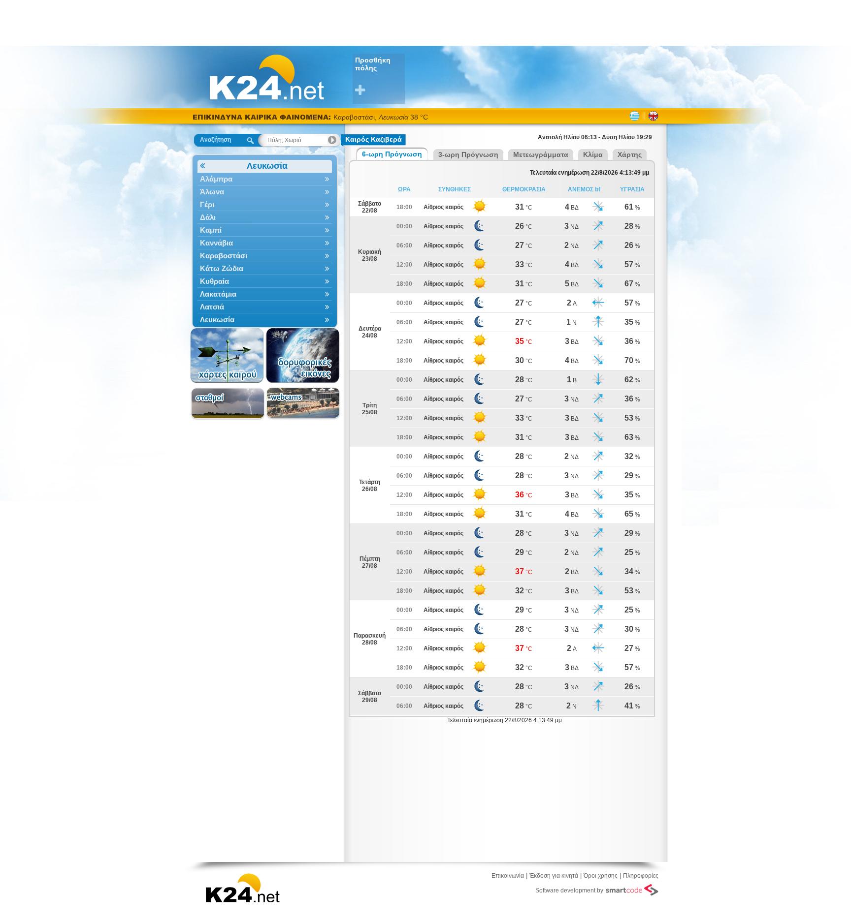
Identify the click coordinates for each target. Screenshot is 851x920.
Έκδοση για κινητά (553, 875)
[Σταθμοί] (227, 403)
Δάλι (208, 217)
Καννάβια (216, 243)
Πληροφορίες (640, 875)
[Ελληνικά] (634, 116)
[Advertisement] (425, 22)
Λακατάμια (218, 294)
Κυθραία (214, 281)
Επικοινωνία (507, 875)
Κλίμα (593, 154)
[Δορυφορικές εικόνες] (303, 355)
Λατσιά (212, 307)
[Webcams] (303, 403)
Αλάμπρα (216, 179)
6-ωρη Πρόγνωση (392, 154)
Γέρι (207, 204)
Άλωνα (212, 191)
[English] (653, 116)
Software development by (569, 890)
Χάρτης (630, 154)
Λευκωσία (267, 166)
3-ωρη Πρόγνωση (468, 154)
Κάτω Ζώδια (221, 268)
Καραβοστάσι (223, 255)
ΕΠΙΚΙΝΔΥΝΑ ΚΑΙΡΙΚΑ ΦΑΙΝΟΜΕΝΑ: (263, 117)
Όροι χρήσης (601, 875)
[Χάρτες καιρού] (227, 355)
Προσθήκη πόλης (373, 64)
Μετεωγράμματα (540, 154)
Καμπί (211, 230)
